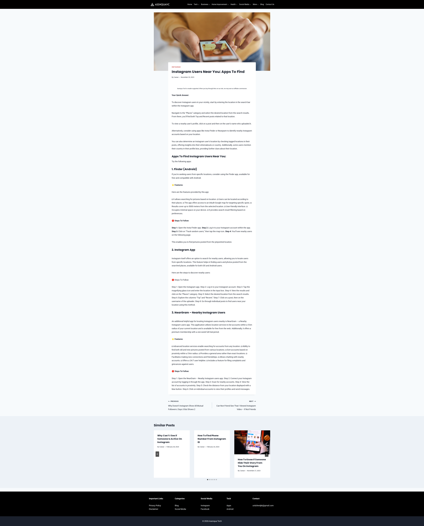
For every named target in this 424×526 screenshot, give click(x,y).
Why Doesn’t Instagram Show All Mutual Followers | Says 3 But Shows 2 (185, 405)
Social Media (180, 509)
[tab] (207, 479)
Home (189, 4)
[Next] (266, 454)
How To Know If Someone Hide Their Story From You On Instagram (252, 463)
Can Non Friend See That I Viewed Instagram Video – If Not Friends (236, 405)
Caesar (176, 77)
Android (230, 509)
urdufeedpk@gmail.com (263, 505)
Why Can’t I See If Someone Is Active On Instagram (169, 439)
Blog (262, 4)
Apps (229, 505)
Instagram (176, 67)
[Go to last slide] (157, 454)
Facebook (205, 509)
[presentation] (252, 442)
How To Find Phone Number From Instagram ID (212, 439)
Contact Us (270, 4)
